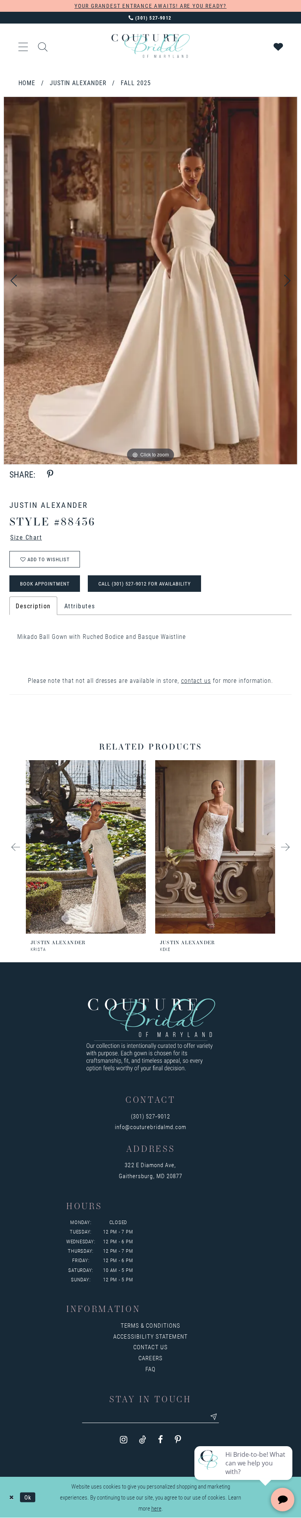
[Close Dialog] (11, 1497)
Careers (150, 1358)
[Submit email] (213, 1416)
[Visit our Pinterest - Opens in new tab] (178, 1440)
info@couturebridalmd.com (150, 1127)
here (156, 1508)
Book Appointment (45, 583)
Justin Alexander (78, 82)
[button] (23, 46)
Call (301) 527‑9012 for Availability (144, 583)
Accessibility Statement (150, 1336)
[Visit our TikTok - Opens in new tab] (142, 1440)
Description (33, 606)
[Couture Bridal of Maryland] (150, 46)
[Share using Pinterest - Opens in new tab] (50, 474)
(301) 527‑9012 (150, 1116)
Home (27, 82)
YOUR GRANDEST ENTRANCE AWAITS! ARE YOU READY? (150, 5)
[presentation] (86, 846)
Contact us (150, 1347)
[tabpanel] (150, 280)
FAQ (150, 1369)
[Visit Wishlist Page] (278, 46)
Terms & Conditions (150, 1325)
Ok (27, 1497)
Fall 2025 (135, 82)
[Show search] (43, 46)
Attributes (79, 606)
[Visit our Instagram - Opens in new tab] (123, 1440)
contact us (196, 680)
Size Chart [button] (26, 537)
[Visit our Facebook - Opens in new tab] (160, 1440)
